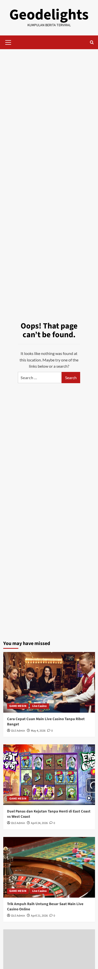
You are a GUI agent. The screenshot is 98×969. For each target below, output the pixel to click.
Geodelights (49, 14)
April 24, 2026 (39, 823)
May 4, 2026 (38, 731)
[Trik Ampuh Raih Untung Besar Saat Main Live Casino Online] (49, 867)
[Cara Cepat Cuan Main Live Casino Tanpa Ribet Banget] (49, 682)
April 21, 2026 (39, 916)
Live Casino (39, 706)
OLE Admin (18, 731)
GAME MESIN (17, 706)
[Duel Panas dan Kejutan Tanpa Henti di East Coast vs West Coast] (49, 774)
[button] (8, 41)
